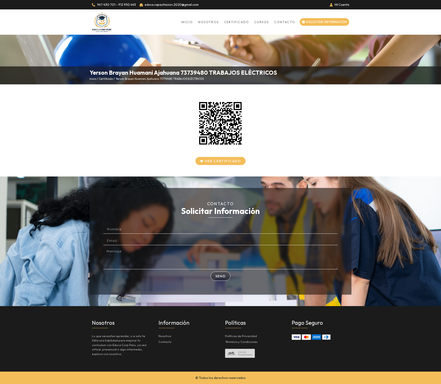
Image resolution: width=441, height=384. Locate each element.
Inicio (187, 22)
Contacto (284, 22)
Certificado (236, 22)
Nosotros (208, 22)
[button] (220, 161)
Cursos (261, 22)
